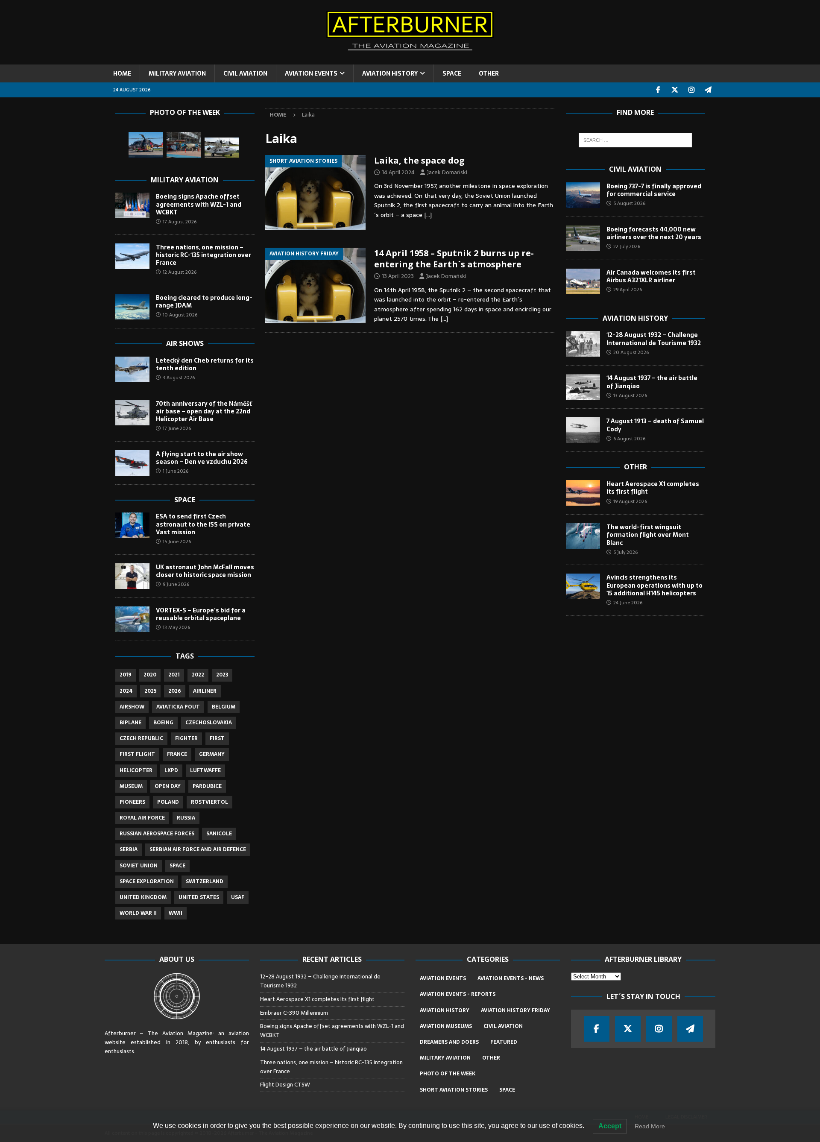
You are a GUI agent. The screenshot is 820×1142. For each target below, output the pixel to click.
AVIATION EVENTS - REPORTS (457, 994)
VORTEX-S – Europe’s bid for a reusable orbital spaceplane (201, 614)
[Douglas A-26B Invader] (184, 145)
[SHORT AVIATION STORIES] (315, 193)
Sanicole (219, 833)
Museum (131, 786)
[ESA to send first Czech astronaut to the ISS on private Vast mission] (132, 525)
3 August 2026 (179, 377)
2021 (174, 675)
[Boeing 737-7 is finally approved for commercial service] (583, 195)
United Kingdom (143, 897)
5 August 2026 (629, 203)
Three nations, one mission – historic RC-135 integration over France (203, 255)
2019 (126, 675)
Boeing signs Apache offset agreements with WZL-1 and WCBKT (198, 204)
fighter (186, 738)
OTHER (489, 73)
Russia (186, 818)
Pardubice (207, 786)
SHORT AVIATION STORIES (454, 1090)
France (177, 754)
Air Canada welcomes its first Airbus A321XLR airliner (651, 276)
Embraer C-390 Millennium (294, 1012)
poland (168, 802)
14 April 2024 (398, 172)
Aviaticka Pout (178, 707)
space (177, 865)
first (217, 738)
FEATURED (503, 1042)
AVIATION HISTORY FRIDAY (515, 1010)
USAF (237, 897)
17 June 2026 (177, 428)
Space (184, 499)
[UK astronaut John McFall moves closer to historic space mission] (132, 576)
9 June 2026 (176, 584)
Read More (650, 1126)
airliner (205, 691)
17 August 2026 (179, 221)
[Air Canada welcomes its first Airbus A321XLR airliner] (583, 281)
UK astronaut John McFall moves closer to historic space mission (205, 571)
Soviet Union (139, 865)
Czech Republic (141, 738)
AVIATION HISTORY (390, 73)
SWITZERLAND (204, 881)
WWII (175, 913)
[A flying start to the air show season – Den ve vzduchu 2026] (132, 463)
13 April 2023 (398, 276)
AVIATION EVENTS (311, 73)
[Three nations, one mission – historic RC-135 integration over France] (132, 256)
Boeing (163, 722)
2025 (150, 691)
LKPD (171, 770)
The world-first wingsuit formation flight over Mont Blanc (647, 534)
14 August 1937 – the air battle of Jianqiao (651, 381)
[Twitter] (675, 89)
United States (199, 897)
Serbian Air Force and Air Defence (197, 849)
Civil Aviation (635, 169)
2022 (198, 675)
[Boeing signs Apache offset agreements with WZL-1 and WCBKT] (132, 205)
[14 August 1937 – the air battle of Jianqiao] (583, 387)
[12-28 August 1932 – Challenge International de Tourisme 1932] (583, 344)
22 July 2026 (626, 246)
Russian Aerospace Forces (157, 833)
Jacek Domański (447, 172)
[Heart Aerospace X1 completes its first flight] (583, 493)
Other (635, 466)
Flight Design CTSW (285, 1084)
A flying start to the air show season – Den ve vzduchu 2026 (202, 457)
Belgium (223, 707)
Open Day (168, 786)
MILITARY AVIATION (177, 73)
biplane (130, 722)
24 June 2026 (627, 602)
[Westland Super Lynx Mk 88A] (146, 145)
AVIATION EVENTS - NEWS (510, 978)
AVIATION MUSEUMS (446, 1026)
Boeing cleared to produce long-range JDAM (204, 301)
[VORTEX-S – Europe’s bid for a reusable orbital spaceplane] (132, 619)
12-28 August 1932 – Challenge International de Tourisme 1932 (653, 338)
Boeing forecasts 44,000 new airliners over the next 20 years (653, 233)
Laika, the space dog (419, 160)
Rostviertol (209, 802)
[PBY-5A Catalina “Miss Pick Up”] (222, 148)
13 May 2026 (176, 627)
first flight (137, 754)
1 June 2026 (175, 471)
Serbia (129, 849)
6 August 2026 (629, 438)
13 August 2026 (630, 395)
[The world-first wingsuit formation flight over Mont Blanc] (583, 536)
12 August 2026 (179, 272)
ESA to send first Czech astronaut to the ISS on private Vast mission (203, 524)
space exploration (147, 881)
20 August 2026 (631, 352)
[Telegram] (708, 89)
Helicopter (136, 770)
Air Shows (185, 343)
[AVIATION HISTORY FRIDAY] (315, 285)
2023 (222, 675)
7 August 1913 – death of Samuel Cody (655, 424)
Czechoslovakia (208, 722)
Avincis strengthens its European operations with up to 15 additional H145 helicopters (654, 585)
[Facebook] (658, 89)
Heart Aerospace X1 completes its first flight (652, 487)
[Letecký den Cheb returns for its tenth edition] (132, 369)
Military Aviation (185, 179)
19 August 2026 (630, 501)
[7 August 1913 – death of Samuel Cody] (583, 430)
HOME (122, 73)
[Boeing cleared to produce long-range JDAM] (132, 306)
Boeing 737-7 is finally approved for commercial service (653, 190)
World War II (138, 913)
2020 (150, 675)
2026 (174, 691)
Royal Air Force (142, 818)
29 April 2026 (627, 289)
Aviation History (635, 318)
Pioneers (132, 802)
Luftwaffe (205, 770)
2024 (126, 691)
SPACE (451, 73)
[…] (428, 215)
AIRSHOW (132, 707)
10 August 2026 (180, 315)
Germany (212, 754)
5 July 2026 (625, 552)
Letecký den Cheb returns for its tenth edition (205, 364)
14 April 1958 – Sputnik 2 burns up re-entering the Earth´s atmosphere (454, 258)
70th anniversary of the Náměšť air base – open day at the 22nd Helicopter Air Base (204, 411)
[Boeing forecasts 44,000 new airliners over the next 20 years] (583, 238)
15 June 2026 (177, 541)
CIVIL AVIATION (245, 73)
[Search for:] (635, 140)
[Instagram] (691, 89)
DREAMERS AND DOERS (449, 1042)
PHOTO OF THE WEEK (447, 1073)
